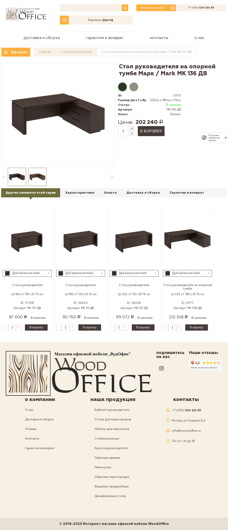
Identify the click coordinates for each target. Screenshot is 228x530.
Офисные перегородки (112, 477)
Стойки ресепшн (107, 438)
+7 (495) (201, 7)
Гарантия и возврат (105, 37)
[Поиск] (125, 7)
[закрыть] (226, 137)
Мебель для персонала (112, 429)
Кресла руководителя (111, 448)
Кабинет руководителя (112, 410)
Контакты (159, 37)
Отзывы (31, 429)
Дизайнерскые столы (110, 496)
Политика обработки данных (214, 137)
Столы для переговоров (113, 419)
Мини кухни (103, 467)
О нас (199, 37)
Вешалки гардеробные (112, 486)
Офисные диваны (107, 458)
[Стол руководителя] (27, 240)
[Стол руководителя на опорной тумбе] (187, 240)
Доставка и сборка (42, 37)
